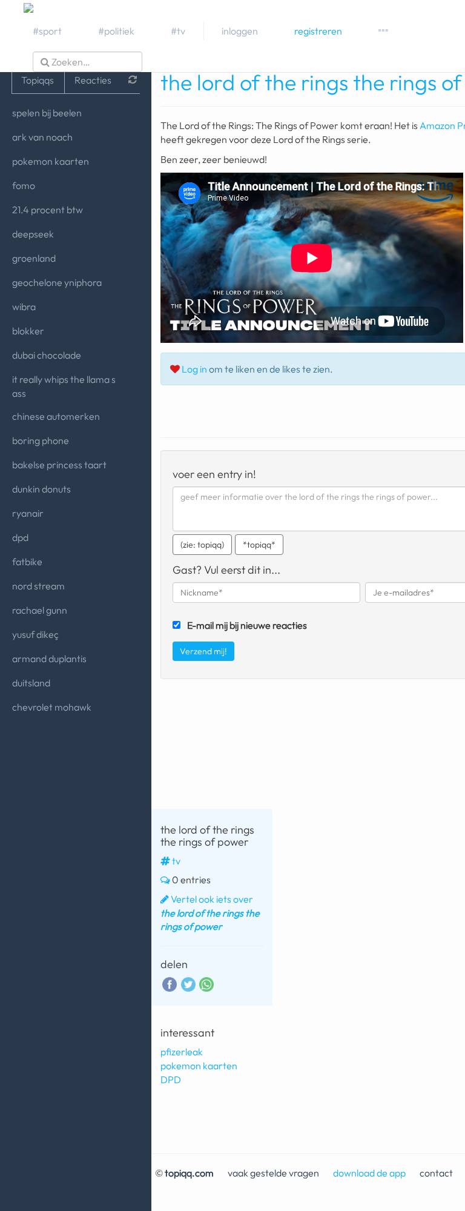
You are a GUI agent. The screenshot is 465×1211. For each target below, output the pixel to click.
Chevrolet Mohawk (51, 707)
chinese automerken (56, 416)
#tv (178, 31)
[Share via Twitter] (188, 983)
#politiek (116, 31)
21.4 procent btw (47, 210)
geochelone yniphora (57, 282)
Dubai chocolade (46, 355)
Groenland (34, 258)
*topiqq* (259, 544)
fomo (23, 185)
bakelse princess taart (59, 465)
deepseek (33, 234)
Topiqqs (37, 80)
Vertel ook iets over (210, 913)
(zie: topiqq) (202, 544)
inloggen (240, 31)
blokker (28, 331)
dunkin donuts (41, 489)
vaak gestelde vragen (273, 1173)
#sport (47, 31)
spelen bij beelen (47, 113)
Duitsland (31, 683)
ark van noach (42, 137)
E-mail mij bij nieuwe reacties (247, 625)
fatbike (27, 562)
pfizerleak (181, 1052)
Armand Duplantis (49, 658)
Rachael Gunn (39, 610)
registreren (318, 31)
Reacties (92, 80)
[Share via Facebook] (169, 983)
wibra (24, 306)
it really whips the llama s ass (64, 386)
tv (176, 861)
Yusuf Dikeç (35, 634)
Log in (194, 369)
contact (436, 1173)
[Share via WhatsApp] (206, 984)
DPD (20, 537)
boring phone (40, 440)
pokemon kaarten (50, 161)
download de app (369, 1173)
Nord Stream (38, 586)
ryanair (28, 513)
